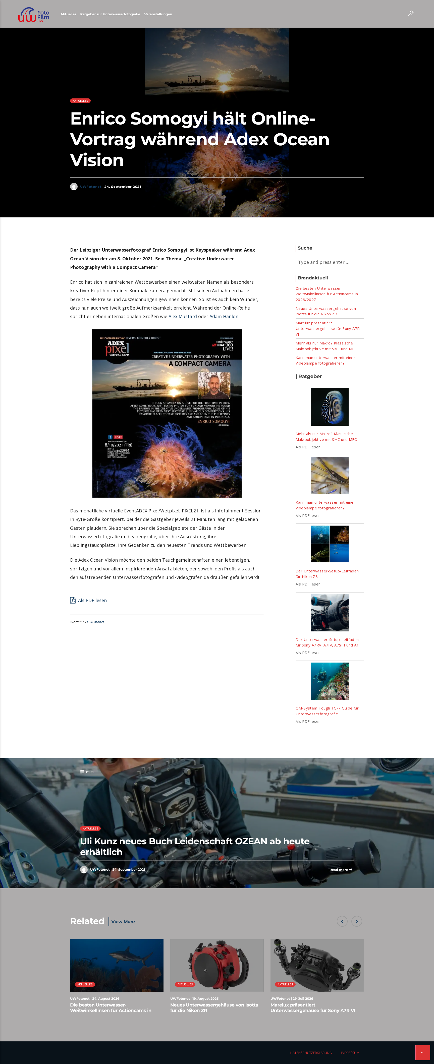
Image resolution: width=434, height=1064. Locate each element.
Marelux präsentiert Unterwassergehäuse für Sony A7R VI (328, 328)
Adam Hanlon (223, 316)
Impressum (350, 1052)
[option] (117, 979)
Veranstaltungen (158, 14)
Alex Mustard (183, 316)
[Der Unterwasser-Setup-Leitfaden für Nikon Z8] (330, 544)
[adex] (167, 413)
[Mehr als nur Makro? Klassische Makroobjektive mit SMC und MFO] (330, 407)
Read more (339, 870)
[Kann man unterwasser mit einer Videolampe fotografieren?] (330, 476)
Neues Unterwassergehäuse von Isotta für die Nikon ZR (214, 1007)
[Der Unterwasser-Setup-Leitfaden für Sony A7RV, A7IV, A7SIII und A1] (330, 613)
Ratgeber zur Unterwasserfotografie (110, 14)
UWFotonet (90, 187)
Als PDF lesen (92, 600)
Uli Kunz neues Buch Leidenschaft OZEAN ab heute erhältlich (194, 846)
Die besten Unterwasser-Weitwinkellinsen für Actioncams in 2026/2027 (327, 294)
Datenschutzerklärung (311, 1052)
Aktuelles (68, 14)
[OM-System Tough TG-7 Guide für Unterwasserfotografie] (330, 682)
